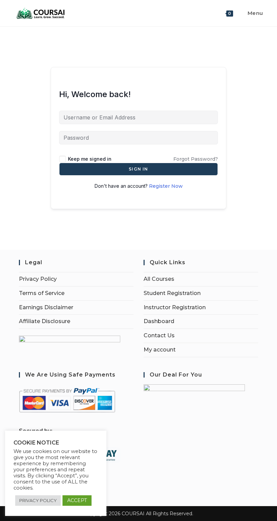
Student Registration (172, 293)
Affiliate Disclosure (44, 321)
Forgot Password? (195, 159)
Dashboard (159, 321)
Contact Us (159, 335)
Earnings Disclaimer (46, 307)
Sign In (138, 169)
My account (160, 349)
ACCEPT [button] (77, 500)
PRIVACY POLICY (38, 500)
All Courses (159, 279)
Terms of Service (42, 293)
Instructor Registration (175, 307)
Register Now (166, 186)
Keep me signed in (89, 159)
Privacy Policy (38, 279)
